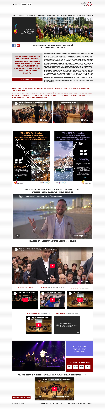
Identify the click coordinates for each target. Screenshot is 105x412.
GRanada (44, 287)
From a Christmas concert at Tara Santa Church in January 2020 (52, 245)
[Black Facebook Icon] (13, 4)
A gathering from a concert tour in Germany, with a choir (25, 288)
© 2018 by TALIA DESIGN (18, 403)
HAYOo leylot (75, 288)
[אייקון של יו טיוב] (18, 45)
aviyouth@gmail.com (79, 351)
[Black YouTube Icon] (16, 4)
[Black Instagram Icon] (19, 4)
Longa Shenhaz (60, 313)
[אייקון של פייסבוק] (14, 45)
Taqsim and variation (33, 313)
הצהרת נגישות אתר (57, 403)
